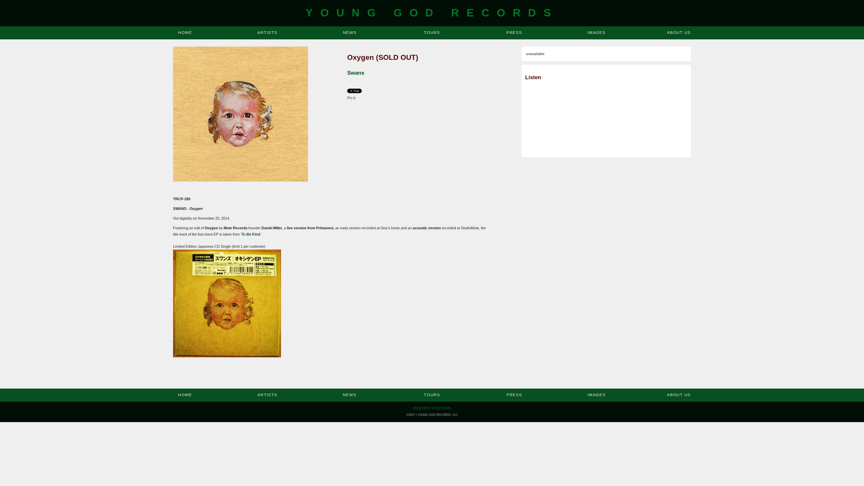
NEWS (350, 32)
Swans (355, 73)
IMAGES (596, 32)
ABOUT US (679, 32)
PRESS (514, 32)
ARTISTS (267, 32)
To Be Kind (250, 234)
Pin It (351, 98)
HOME (185, 32)
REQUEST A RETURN (432, 408)
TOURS (432, 32)
